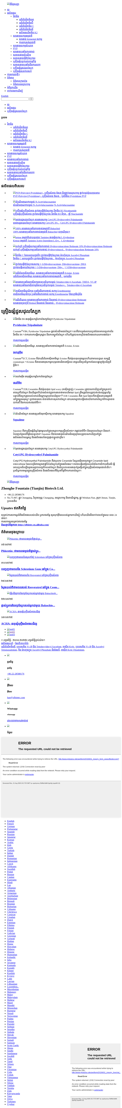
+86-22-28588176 (15, 674)
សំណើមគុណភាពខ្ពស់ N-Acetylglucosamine (33, 205)
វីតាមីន (16, 16)
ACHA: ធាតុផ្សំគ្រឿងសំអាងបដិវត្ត (19, 623)
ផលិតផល (11, 13)
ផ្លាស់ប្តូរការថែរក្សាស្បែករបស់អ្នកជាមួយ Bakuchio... (28, 605)
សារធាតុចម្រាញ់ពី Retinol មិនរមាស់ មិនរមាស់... (34, 303)
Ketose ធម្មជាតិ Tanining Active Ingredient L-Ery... (37, 240)
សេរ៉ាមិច (17, 382)
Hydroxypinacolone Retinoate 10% (82, 249)
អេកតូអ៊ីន (68, 276)
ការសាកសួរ (18, 340)
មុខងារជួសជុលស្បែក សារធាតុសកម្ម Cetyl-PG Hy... (36, 223)
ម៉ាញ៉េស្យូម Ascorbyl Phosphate (69, 258)
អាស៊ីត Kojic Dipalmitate (72, 650)
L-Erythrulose (67, 240)
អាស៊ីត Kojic (68, 646)
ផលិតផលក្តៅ (7, 643)
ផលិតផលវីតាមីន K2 (28, 32)
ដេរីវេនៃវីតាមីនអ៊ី (26, 29)
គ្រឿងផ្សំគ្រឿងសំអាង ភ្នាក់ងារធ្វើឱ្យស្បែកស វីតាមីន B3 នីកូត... (40, 214)
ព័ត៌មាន (10, 77)
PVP (15, 48)
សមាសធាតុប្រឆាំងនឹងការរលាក (26, 64)
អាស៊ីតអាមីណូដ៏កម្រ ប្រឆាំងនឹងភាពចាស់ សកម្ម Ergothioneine (40, 294)
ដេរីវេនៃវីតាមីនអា (26, 19)
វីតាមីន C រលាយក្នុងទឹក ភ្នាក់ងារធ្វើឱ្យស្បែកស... (34, 258)
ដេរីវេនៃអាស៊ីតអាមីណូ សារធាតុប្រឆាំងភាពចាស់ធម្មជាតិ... (38, 276)
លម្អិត (26, 340)
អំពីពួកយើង (12, 87)
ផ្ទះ (8, 9)
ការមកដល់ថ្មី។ (13, 74)
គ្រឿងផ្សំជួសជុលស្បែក (23, 68)
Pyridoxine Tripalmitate (27, 325)
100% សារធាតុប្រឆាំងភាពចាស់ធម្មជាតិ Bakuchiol (35, 232)
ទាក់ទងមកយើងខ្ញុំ (15, 91)
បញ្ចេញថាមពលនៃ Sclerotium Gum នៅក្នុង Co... (28, 569)
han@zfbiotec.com (16, 697)
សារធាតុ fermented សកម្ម (30, 39)
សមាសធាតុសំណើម (22, 55)
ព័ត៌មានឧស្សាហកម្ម (21, 84)
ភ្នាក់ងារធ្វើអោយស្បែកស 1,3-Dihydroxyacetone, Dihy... (38, 267)
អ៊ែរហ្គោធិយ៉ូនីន (75, 294)
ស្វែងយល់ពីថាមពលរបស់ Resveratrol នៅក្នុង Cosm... (30, 587)
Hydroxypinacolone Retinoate (70, 303)
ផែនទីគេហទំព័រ (21, 643)
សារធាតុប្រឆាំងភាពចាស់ (24, 51)
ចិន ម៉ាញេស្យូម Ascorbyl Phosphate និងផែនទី (39, 650)
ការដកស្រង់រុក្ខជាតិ (27, 42)
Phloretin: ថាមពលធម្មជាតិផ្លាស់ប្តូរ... (20, 550)
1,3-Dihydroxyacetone (75, 267)
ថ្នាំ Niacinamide (75, 214)
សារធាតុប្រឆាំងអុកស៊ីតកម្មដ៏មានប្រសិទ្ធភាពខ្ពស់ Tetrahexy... (39, 285)
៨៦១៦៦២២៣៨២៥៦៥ (17, 720)
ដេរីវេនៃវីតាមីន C (26, 26)
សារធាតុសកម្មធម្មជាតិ (22, 36)
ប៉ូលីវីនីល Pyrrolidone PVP (73, 196)
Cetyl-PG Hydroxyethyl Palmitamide (77, 223)
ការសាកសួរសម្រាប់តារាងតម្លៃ (14, 521)
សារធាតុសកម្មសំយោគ (23, 45)
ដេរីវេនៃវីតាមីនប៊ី (26, 23)
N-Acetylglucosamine (64, 205)
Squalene (18, 419)
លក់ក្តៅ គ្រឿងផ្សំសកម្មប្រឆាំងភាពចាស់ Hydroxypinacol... (39, 249)
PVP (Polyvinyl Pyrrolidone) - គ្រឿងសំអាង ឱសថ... (37, 196)
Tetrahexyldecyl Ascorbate (79, 285)
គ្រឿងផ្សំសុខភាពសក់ (22, 71)
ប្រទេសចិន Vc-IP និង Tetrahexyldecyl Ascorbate (39, 646)
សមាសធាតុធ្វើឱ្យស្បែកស (24, 58)
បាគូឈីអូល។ (64, 232)
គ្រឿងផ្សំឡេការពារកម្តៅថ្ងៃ (24, 61)
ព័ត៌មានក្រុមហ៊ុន (20, 81)
